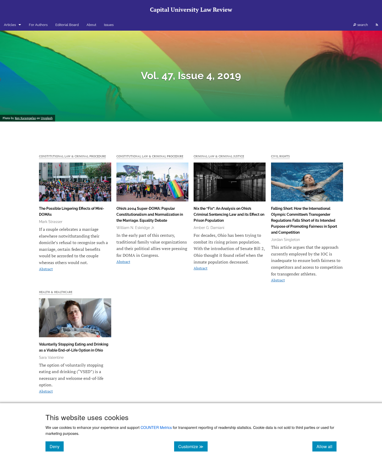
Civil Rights (280, 156)
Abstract (46, 268)
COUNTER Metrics (156, 427)
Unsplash (46, 118)
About (91, 25)
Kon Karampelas (25, 118)
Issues (109, 25)
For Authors (38, 25)
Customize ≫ (193, 446)
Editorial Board (67, 25)
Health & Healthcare (55, 292)
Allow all (327, 446)
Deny (57, 446)
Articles (10, 25)
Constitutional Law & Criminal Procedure (72, 156)
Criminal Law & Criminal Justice (219, 156)
